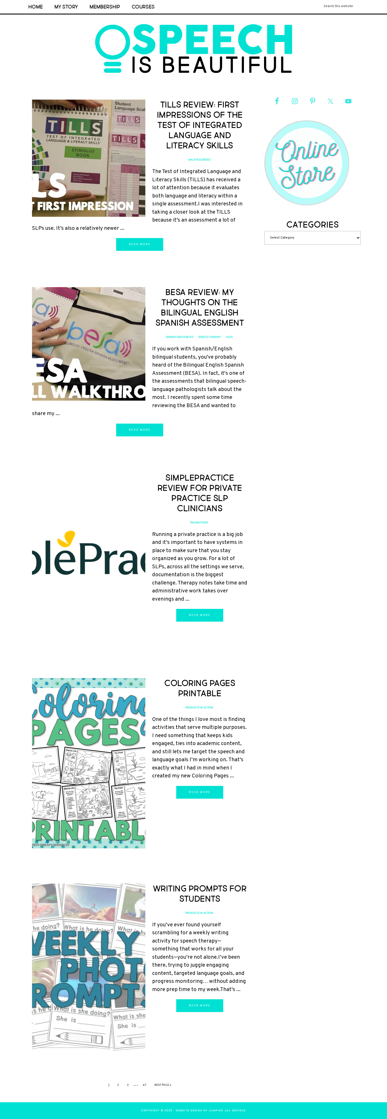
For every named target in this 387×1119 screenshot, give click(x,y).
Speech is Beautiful (193, 48)
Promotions (199, 522)
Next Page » (162, 1085)
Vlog (229, 337)
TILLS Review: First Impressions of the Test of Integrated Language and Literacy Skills (200, 125)
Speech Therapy (209, 337)
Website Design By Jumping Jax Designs (211, 1110)
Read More (139, 244)
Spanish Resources (180, 337)
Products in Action (199, 707)
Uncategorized (199, 159)
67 (144, 1085)
